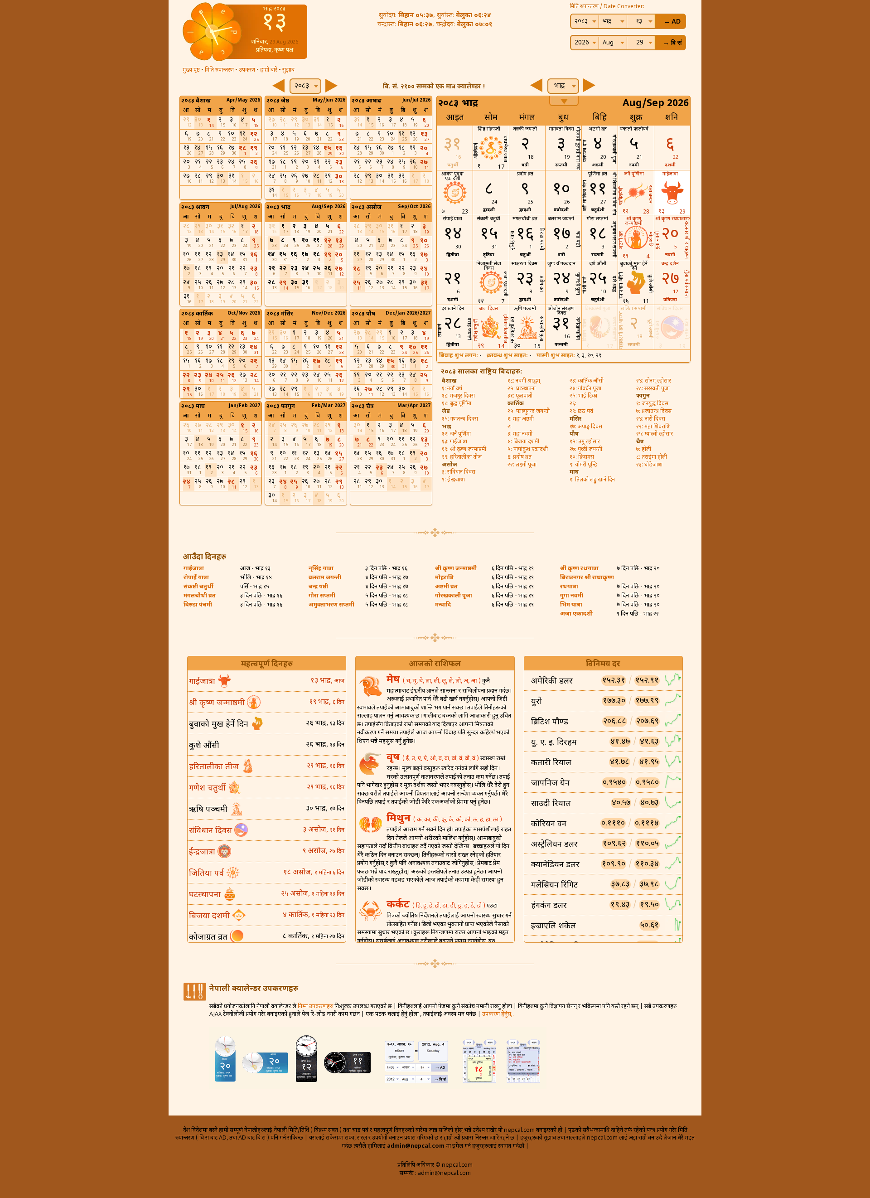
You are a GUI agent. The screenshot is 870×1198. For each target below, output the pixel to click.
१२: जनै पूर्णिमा (456, 434)
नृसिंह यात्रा (321, 568)
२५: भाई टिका (583, 396)
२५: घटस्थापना (522, 389)
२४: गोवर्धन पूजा (585, 389)
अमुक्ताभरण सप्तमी (331, 605)
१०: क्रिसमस (582, 457)
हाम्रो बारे (268, 70)
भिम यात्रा (571, 605)
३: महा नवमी (520, 434)
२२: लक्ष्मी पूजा (522, 465)
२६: (573, 403)
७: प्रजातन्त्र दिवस (654, 411)
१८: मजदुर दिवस (458, 396)
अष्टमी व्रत (446, 587)
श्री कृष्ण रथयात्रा (579, 568)
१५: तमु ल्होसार (585, 442)
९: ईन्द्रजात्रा (453, 480)
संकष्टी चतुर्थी (198, 587)
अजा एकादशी (576, 614)
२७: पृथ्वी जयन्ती (586, 449)
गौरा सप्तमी (322, 596)
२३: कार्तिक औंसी (587, 381)
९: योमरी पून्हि (583, 465)
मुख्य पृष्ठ (191, 70)
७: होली (643, 449)
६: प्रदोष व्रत (520, 457)
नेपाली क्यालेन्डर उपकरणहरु (253, 989)
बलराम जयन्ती (325, 578)
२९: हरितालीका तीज (462, 457)
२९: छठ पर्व (581, 411)
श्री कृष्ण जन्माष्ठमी (456, 568)
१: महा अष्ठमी (521, 419)
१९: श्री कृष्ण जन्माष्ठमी (464, 449)
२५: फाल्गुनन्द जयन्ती (529, 411)
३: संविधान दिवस (458, 472)
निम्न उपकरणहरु (315, 1006)
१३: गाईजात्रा (454, 442)
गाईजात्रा (194, 568)
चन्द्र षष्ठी (318, 587)
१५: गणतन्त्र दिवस (460, 419)
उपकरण (247, 70)
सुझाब (288, 70)
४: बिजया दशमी (523, 442)
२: (510, 427)
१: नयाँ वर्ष (452, 389)
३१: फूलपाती (520, 396)
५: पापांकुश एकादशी (528, 449)
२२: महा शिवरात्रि (653, 427)
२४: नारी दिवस (650, 419)
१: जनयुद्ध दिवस (652, 403)
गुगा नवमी (571, 596)
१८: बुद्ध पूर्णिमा (456, 403)
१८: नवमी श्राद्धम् (524, 381)
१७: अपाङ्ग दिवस (586, 427)
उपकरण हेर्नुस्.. (498, 1014)
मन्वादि (443, 605)
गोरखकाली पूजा (453, 596)
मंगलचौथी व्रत (200, 596)
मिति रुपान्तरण (219, 70)
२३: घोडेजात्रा (649, 465)
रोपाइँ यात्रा (196, 578)
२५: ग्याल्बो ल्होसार (654, 434)
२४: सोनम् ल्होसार (653, 381)
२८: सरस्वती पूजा (653, 389)
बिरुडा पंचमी (198, 605)
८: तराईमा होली (651, 457)
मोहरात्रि (444, 578)
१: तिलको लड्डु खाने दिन (592, 480)
